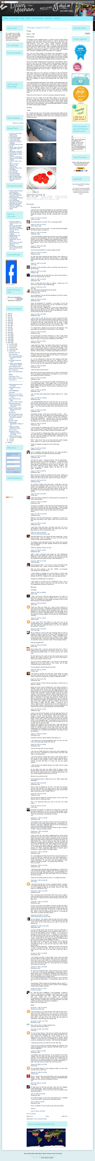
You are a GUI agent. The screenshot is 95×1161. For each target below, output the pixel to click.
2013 (9, 332)
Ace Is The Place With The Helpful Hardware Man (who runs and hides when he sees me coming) (16, 228)
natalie (32, 495)
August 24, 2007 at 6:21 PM (38, 561)
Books (28, 18)
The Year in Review (14, 173)
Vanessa (33, 619)
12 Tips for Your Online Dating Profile (15, 134)
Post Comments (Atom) (40, 1119)
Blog (22, 18)
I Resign (11, 159)
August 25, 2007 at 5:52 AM (38, 629)
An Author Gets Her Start (16, 144)
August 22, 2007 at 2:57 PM (38, 287)
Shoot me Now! (13, 430)
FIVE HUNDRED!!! (14, 390)
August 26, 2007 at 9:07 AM (38, 679)
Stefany (33, 1073)
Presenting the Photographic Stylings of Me (16, 424)
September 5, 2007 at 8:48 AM (39, 880)
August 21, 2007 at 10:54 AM (38, 232)
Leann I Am (34, 219)
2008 (9, 340)
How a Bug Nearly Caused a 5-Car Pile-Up (15, 201)
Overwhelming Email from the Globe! (16, 385)
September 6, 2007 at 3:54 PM (39, 891)
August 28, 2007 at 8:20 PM (38, 793)
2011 (9, 335)
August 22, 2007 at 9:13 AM (38, 263)
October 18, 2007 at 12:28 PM (39, 953)
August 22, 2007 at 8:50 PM (38, 365)
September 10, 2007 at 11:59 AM (39, 915)
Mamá (32, 646)
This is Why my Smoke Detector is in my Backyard (15, 244)
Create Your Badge (10, 284)
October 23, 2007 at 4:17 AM (38, 988)
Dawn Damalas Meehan (11, 259)
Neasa (32, 594)
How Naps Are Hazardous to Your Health (16, 198)
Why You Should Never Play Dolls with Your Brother (15, 179)
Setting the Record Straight (16, 368)
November (12, 346)
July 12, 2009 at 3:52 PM (37, 1101)
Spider (11, 209)
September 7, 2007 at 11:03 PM (39, 901)
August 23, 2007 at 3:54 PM (38, 448)
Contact (57, 18)
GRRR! (11, 374)
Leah (32, 1030)
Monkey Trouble (13, 420)
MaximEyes (34, 1022)
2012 (9, 334)
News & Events (37, 18)
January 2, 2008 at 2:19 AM (38, 1051)
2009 (9, 339)
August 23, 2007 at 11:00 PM (38, 501)
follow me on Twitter (18, 123)
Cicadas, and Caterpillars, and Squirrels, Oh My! (16, 364)
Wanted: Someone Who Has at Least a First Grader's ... (15, 409)
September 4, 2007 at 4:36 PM (39, 852)
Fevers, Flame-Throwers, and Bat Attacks (16, 191)
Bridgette (33, 272)
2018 (9, 324)
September (12, 349)
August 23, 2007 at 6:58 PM (38, 471)
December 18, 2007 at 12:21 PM (39, 1029)
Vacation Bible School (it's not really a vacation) (16, 416)
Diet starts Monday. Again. (16, 414)
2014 (9, 330)
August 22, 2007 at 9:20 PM (38, 390)
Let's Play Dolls (13, 171)
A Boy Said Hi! (13, 136)
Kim (32, 288)
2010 (9, 337)
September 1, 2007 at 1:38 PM (39, 818)
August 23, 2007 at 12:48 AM (38, 398)
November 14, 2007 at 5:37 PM (39, 1021)
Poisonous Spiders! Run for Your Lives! (15, 206)
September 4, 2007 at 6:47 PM (39, 865)
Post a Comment (31, 1113)
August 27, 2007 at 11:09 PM (38, 733)
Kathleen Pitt (34, 449)
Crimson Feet (34, 990)
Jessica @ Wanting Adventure (39, 534)
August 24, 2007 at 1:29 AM (38, 523)
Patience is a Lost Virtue (15, 394)
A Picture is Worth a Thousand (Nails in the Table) (15, 223)
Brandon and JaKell (36, 1009)
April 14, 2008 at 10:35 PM (38, 1094)
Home (6, 18)
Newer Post (30, 1116)
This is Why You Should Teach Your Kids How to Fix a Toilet (15, 248)
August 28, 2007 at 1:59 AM (38, 744)
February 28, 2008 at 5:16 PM (39, 1072)
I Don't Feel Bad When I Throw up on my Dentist (15, 157)
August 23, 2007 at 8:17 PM (38, 480)
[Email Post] (44, 194)
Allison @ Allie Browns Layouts (39, 916)
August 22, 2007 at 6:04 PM (38, 332)
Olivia (32, 604)
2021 (9, 319)
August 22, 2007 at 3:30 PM (38, 291)
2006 (9, 442)
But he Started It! (13, 370)
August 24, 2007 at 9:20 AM (38, 532)
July (10, 439)
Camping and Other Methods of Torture (14, 427)
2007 (9, 342)
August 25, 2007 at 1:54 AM (38, 618)
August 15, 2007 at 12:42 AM (38, 218)
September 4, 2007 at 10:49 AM (39, 831)
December (12, 344)
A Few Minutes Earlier (15, 137)
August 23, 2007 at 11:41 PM (38, 514)
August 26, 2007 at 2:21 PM (38, 709)
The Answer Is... (13, 379)
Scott (32, 264)
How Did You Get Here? (15, 152)
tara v (32, 881)
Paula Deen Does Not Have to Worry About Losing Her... (15, 405)
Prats (32, 1084)
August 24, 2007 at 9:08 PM (38, 592)
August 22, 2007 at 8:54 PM (38, 378)
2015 (9, 329)
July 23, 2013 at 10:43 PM (38, 1111)
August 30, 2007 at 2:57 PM (38, 805)
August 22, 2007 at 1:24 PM (38, 271)
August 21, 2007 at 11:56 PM (38, 252)
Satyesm (33, 1108)
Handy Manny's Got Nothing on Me (14, 236)
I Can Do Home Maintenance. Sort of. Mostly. (15, 239)
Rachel (33, 1065)
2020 (9, 320)
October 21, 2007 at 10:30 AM (39, 966)
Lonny (32, 807)
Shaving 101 (12, 412)
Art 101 (11, 146)
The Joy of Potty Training (15, 402)
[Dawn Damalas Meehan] (11, 283)
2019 (9, 322)
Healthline (81, 103)
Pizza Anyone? (13, 172)
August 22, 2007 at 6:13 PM (38, 341)
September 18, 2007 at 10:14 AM (40, 926)
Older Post (64, 1116)
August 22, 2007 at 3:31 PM (38, 299)
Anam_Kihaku (34, 226)
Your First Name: (10, 459)
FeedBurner (18, 300)
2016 (9, 327)
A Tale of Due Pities (14, 140)
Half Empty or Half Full (15, 151)
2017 (9, 325)
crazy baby (12, 392)
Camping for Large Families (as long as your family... (15, 433)
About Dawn (14, 18)
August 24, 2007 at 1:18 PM (38, 550)
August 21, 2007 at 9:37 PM (38, 246)
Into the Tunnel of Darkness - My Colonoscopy (14, 165)
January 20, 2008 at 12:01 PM (39, 1064)
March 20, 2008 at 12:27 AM (38, 1083)
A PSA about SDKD (14, 139)
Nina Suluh (34, 630)
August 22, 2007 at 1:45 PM (38, 279)
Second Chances (13, 354)
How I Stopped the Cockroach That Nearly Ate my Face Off (15, 195)
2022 (9, 317)
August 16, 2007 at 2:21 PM (38, 224)
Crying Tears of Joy (14, 376)
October (11, 347)
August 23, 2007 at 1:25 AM (38, 410)
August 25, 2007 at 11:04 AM (38, 645)
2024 (9, 313)
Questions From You (14, 352)
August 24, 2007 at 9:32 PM (38, 603)
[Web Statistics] (9, 497)
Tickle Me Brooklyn (14, 175)
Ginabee (33, 671)
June (10, 440)
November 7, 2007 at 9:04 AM (39, 1007)
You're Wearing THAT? (15, 366)
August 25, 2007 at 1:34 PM (38, 669)
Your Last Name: (10, 464)
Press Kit (48, 18)
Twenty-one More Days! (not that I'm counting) (15, 436)
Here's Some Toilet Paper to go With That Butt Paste (15, 357)
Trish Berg (33, 562)
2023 (9, 315)
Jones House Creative (47, 1157)
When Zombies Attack (15, 176)
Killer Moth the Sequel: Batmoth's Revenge (15, 204)
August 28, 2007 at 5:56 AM (38, 783)
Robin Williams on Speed (15, 378)
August (11, 351)
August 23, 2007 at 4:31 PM (38, 456)
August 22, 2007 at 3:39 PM (38, 314)
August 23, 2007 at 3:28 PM (38, 423)
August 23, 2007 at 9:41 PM (38, 494)
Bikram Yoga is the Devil (16, 147)
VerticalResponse (15, 471)
